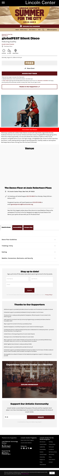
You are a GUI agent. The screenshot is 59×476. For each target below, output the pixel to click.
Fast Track (6, 80)
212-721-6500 (31, 196)
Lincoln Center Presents (8, 44)
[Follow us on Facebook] (24, 448)
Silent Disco (5, 35)
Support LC (42, 459)
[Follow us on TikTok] (27, 448)
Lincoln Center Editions (26, 442)
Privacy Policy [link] (25, 473)
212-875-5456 (37, 202)
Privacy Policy (52, 444)
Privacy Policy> (48, 294)
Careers (41, 452)
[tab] (6, 227)
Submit (29, 290)
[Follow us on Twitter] (29, 448)
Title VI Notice (52, 459)
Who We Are (42, 441)
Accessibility (43, 449)
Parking (50, 441)
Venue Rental (43, 464)
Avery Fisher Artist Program (27, 440)
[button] (29, 26)
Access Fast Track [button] (29, 73)
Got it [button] (52, 472)
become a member (43, 80)
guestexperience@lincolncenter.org (22, 204)
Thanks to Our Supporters (9, 438)
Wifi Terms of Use (53, 452)
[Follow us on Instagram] (22, 448)
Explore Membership (29, 384)
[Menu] (3, 2)
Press (41, 462)
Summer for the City (7, 34)
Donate (41, 417)
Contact (51, 462)
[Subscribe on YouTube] (31, 448)
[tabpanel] (29, 247)
